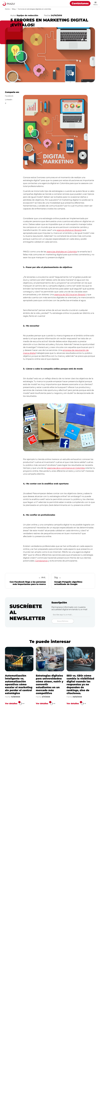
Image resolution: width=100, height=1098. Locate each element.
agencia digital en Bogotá (69, 230)
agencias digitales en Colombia (62, 251)
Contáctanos (80, 3)
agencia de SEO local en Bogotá (69, 294)
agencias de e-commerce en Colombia (66, 468)
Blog (13, 9)
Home (7, 9)
